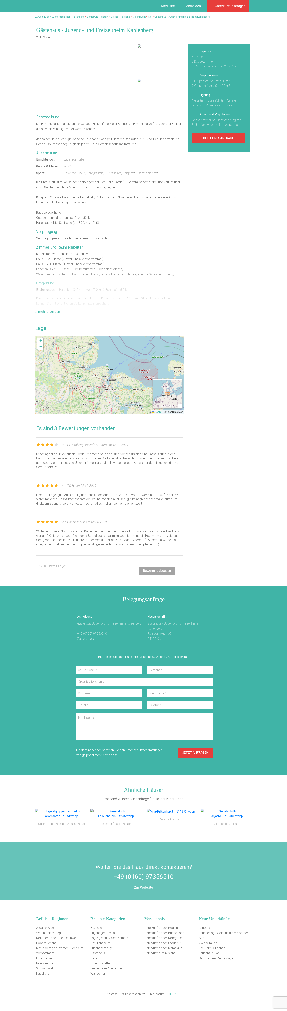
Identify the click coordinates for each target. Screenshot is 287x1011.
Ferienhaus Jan (209, 953)
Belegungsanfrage (218, 138)
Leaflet (158, 411)
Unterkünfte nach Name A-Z (163, 948)
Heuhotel (96, 928)
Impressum (157, 994)
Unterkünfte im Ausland (160, 953)
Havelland (42, 973)
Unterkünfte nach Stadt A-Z (162, 943)
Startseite (79, 16)
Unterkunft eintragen (230, 6)
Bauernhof (97, 958)
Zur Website (143, 887)
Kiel (150, 16)
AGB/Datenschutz (133, 994)
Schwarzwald (45, 968)
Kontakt (112, 994)
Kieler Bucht (139, 16)
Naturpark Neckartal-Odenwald (57, 938)
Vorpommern (45, 953)
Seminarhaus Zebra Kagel (216, 958)
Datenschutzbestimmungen (144, 750)
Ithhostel (205, 928)
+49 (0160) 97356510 (92, 633)
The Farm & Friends (212, 948)
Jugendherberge (101, 948)
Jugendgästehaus (102, 933)
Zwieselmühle (208, 943)
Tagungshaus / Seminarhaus (109, 938)
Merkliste (168, 6)
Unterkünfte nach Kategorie (163, 938)
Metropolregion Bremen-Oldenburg (59, 948)
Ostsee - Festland (120, 16)
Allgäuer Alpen (45, 928)
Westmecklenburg (48, 933)
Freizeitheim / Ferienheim (107, 968)
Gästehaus (97, 953)
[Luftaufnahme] (85, 46)
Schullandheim (100, 943)
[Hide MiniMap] (180, 406)
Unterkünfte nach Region (161, 928)
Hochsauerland (46, 943)
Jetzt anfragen (195, 752)
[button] (109, 369)
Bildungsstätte (100, 963)
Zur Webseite (85, 639)
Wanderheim (98, 973)
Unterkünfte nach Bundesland (164, 933)
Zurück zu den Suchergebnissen (52, 16)
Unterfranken (44, 958)
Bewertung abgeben (157, 571)
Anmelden (193, 6)
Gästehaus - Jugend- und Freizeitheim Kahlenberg (182, 16)
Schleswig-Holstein (97, 16)
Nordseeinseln (46, 963)
